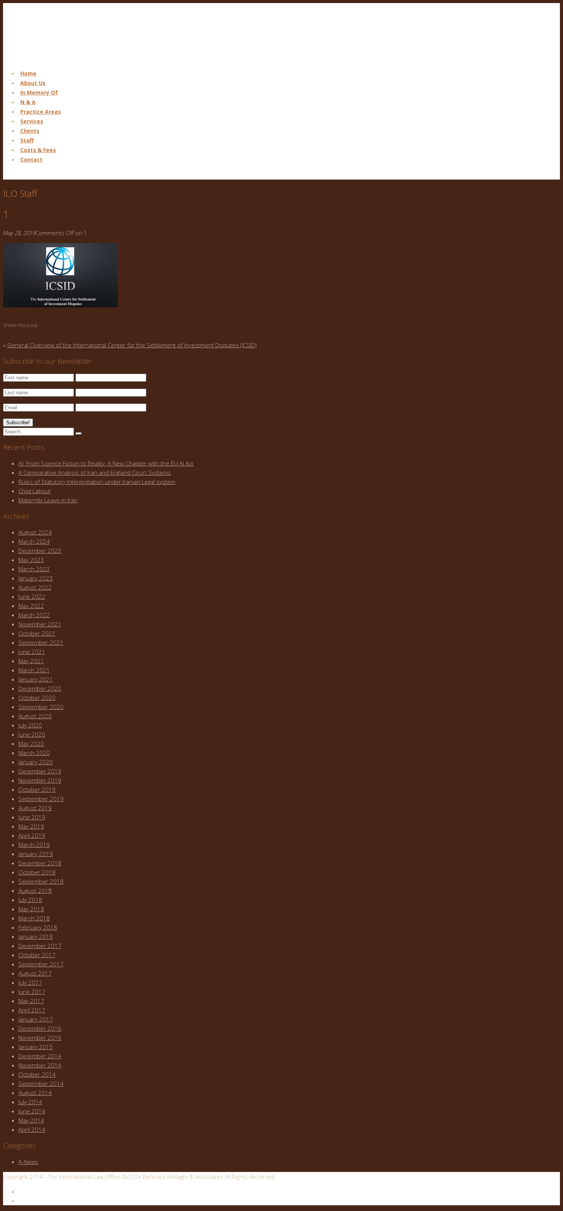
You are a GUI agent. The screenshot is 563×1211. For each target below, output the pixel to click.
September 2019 (41, 798)
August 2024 (35, 532)
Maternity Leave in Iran (47, 500)
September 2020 (41, 707)
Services (31, 121)
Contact (31, 159)
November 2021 (39, 624)
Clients (29, 130)
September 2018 (41, 881)
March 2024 (34, 541)
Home (28, 73)
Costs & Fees (38, 150)
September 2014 (41, 1083)
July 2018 (30, 900)
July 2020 (30, 725)
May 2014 (31, 1120)
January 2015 (35, 1047)
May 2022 (31, 606)
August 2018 (35, 890)
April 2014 (31, 1129)
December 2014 (39, 1056)
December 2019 (39, 771)
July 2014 (30, 1102)
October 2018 (37, 872)
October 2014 (37, 1074)
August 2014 (35, 1093)
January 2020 (35, 762)
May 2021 (31, 661)
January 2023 (35, 578)
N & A (28, 102)
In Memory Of (39, 92)
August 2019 (35, 808)
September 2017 (41, 964)
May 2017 (31, 1001)
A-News (28, 1161)
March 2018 (34, 918)
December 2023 (39, 550)
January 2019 (35, 854)
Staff (27, 140)
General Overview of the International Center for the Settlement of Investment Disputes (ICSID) (132, 345)
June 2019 (31, 817)
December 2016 (39, 1028)
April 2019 (31, 835)
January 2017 (35, 1019)
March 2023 (34, 569)
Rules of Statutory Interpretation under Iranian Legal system (96, 481)
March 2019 (34, 844)
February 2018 (37, 927)
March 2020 (34, 753)
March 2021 (34, 670)
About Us (33, 83)
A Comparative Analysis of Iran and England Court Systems (94, 472)
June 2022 (31, 596)
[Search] (78, 433)
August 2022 (35, 587)
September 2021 (41, 642)
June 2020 (31, 734)
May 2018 (31, 909)
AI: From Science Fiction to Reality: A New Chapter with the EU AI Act (105, 463)
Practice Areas (40, 111)
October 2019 (37, 789)
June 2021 (31, 651)
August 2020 (35, 716)
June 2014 (31, 1111)
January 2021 (35, 679)
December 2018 (39, 863)
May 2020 (31, 743)
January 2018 (35, 936)
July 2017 (30, 982)
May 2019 (31, 826)
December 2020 (39, 688)
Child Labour (34, 491)
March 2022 (34, 615)
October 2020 (37, 697)
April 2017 (31, 1010)
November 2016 (39, 1037)
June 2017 (31, 991)
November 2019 (39, 780)
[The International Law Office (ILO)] (41, 58)
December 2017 (39, 946)
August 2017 (35, 973)
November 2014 (39, 1065)
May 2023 (31, 560)
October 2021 (37, 633)
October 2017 (37, 955)
